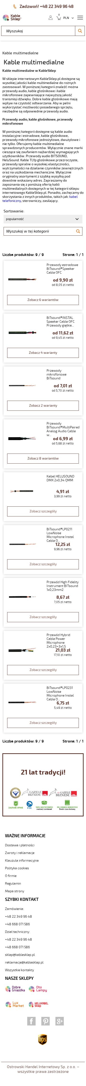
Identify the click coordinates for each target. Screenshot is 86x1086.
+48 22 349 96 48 (18, 916)
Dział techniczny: (17, 932)
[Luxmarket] (14, 1006)
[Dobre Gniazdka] (15, 991)
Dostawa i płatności (19, 845)
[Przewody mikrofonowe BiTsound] (43, 391)
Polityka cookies (17, 868)
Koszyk (57, 17)
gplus (59, 1021)
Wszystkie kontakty (19, 970)
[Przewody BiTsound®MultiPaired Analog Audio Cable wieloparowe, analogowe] (43, 443)
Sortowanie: (14, 211)
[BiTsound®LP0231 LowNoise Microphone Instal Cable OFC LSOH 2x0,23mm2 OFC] (43, 708)
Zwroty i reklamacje (19, 853)
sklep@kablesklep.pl (20, 955)
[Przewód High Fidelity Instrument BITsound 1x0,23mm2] (43, 602)
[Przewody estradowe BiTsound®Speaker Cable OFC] (43, 285)
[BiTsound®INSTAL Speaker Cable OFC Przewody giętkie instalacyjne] (43, 338)
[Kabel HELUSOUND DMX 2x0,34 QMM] (43, 496)
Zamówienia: (14, 909)
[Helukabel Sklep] (38, 1006)
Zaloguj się (50, 17)
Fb (31, 1021)
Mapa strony (14, 891)
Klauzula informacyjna (22, 861)
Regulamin (13, 883)
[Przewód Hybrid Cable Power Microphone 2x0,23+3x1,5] (43, 655)
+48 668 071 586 (17, 924)
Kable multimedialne (20, 53)
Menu (80, 17)
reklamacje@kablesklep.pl (24, 962)
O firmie (10, 876)
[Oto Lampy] (37, 991)
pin (45, 1021)
